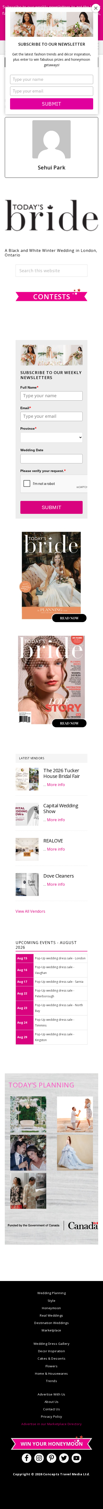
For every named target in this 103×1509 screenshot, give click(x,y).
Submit (51, 103)
